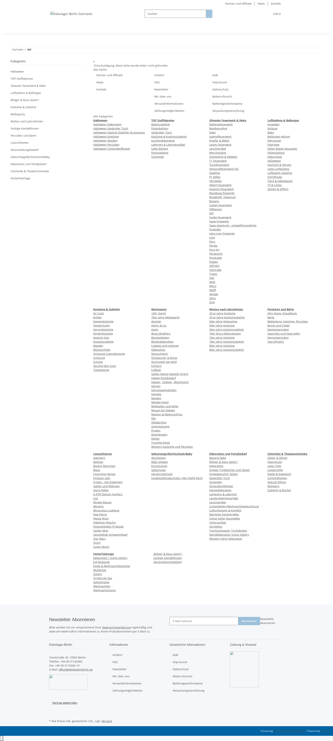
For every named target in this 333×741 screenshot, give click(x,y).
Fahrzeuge (274, 140)
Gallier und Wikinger (106, 486)
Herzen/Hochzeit (162, 474)
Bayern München (104, 466)
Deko (212, 132)
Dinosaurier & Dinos (164, 358)
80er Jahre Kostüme (222, 346)
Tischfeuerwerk (219, 165)
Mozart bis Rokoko (163, 410)
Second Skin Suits (104, 366)
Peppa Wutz (101, 518)
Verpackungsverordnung (228, 111)
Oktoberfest (158, 422)
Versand (106, 721)
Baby (270, 132)
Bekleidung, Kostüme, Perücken (287, 321)
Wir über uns (162, 96)
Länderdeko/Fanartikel (223, 498)
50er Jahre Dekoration (223, 321)
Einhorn (156, 366)
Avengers (99, 458)
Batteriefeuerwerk (221, 124)
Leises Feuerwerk (220, 144)
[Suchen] (209, 14)
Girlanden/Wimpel (221, 486)
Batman (98, 462)
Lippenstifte (275, 470)
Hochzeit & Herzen (279, 165)
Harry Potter (101, 490)
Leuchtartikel (217, 148)
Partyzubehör (160, 153)
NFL (153, 418)
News (261, 3)
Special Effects (276, 482)
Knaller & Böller (219, 140)
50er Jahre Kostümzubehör (226, 329)
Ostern (97, 574)
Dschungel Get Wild (164, 362)
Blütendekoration (162, 341)
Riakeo (213, 262)
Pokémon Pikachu (104, 522)
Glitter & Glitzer (277, 458)
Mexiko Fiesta (160, 402)
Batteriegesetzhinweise (227, 103)
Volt (211, 278)
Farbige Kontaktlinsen (167, 558)
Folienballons (159, 128)
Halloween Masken (105, 140)
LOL (95, 498)
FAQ (157, 82)
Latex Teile (274, 466)
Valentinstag (101, 582)
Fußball (156, 370)
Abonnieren (249, 621)
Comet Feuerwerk (220, 205)
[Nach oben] (1, 738)
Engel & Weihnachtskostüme (111, 566)
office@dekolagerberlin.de (76, 669)
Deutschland (159, 354)
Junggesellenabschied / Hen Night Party (177, 478)
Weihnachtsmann (104, 590)
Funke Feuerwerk (220, 217)
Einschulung (159, 466)
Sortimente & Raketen (223, 157)
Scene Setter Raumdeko (224, 518)
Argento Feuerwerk (221, 189)
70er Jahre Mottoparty (165, 317)
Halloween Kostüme (106, 136)
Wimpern (273, 486)
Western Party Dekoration (225, 539)
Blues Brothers (160, 333)
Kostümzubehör (103, 341)
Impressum (219, 82)
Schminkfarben (277, 478)
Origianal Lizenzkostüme (109, 354)
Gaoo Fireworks (219, 221)
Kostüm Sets (101, 337)
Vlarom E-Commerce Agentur (289, 731)
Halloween (274, 161)
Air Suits (98, 313)
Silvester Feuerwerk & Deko (28, 86)
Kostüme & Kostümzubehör (169, 136)
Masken (98, 346)
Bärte (270, 317)
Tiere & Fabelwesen (280, 181)
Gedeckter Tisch (161, 132)
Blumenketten (160, 337)
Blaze (96, 470)
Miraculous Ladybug (106, 510)
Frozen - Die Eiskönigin (108, 482)
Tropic (213, 274)
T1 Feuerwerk (218, 161)
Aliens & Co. (159, 325)
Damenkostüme (103, 321)
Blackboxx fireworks (222, 193)
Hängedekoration (220, 490)
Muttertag (99, 570)
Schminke (157, 157)
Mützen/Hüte (101, 350)
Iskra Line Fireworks (222, 233)
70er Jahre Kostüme (222, 337)
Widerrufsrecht (222, 96)
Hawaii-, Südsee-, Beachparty (170, 382)
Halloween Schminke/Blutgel (111, 148)
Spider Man (100, 530)
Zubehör (214, 173)
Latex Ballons (159, 148)
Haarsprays (274, 462)
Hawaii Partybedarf (163, 378)
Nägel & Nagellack (279, 474)
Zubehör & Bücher (279, 490)
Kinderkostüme (103, 333)
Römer (155, 438)
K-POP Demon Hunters (107, 494)
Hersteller (215, 181)
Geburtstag (274, 157)
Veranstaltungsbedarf (167, 562)
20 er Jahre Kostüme (222, 313)
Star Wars (99, 539)
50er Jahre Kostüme (222, 325)
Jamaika (156, 394)
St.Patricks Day (102, 578)
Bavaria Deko (217, 458)
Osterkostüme (160, 426)
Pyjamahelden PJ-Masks (108, 526)
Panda (213, 245)
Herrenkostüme (103, 329)
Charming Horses (104, 474)
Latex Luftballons (278, 169)
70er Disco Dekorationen (225, 333)
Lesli (212, 237)
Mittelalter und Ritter (165, 406)
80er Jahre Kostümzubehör (226, 350)
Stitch (97, 543)
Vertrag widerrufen (64, 703)
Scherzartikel (217, 522)
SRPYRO (214, 266)
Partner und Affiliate (238, 3)
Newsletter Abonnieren (267, 621)
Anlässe (272, 128)
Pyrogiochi (216, 254)
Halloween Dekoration (107, 124)
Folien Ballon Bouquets (282, 148)
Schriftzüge (274, 177)
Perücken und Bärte (23, 135)
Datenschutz (220, 89)
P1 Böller (215, 177)
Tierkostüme (101, 370)
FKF (211, 213)
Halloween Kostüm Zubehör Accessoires (119, 132)
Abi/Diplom (158, 458)
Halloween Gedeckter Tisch (110, 128)
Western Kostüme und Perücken (172, 447)
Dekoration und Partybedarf (29, 164)
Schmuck (99, 358)
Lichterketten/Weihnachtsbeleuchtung (234, 506)
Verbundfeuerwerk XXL (224, 169)
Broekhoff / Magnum (222, 197)
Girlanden (215, 482)
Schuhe (98, 362)
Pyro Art (214, 249)
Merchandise (217, 153)
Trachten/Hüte (160, 442)
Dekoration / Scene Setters (110, 558)
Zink (212, 302)
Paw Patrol (100, 514)
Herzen (156, 386)
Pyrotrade (215, 258)
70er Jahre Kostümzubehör (226, 341)
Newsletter (161, 89)
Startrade (215, 270)
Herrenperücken (278, 337)
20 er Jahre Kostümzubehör (227, 317)
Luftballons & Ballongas (26, 93)
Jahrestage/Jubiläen (164, 390)
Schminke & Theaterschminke (30, 171)
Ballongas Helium (278, 136)
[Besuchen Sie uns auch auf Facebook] (52, 709)
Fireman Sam (101, 478)
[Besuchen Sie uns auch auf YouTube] (52, 714)
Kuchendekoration (163, 140)
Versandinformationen (168, 103)
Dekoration (158, 350)
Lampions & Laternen (223, 494)
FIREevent (215, 209)
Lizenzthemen (20, 143)
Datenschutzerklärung (116, 627)
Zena (212, 298)
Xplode (213, 294)
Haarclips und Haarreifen (283, 333)
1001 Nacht (158, 313)
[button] (260, 13)
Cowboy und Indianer (165, 346)
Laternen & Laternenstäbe (168, 144)
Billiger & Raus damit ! (223, 462)
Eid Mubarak (101, 562)
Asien (154, 329)
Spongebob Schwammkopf (110, 534)
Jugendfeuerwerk (220, 136)
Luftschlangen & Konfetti (225, 510)
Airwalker (273, 124)
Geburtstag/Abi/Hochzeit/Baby (30, 157)
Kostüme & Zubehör (23, 107)
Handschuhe (101, 325)
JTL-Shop (325, 731)
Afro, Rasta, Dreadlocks (282, 313)
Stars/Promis (275, 341)
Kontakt (276, 3)
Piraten (156, 430)
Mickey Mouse (102, 502)
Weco (212, 286)
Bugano (214, 201)
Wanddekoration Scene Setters (229, 534)
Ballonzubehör (160, 124)
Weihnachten (101, 586)
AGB (215, 75)
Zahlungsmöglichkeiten (169, 111)
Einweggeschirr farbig (223, 474)
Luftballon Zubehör (279, 173)
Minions (98, 506)
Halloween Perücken (106, 144)
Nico (212, 241)
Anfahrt (159, 75)
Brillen (97, 317)
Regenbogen (159, 434)
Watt (212, 282)
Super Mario (101, 547)
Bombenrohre (218, 128)
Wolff (212, 290)
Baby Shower (159, 462)
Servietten (215, 526)
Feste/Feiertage (20, 178)
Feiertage (273, 144)
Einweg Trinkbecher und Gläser (229, 470)
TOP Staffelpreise (22, 78)
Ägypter (156, 321)
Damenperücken (278, 329)
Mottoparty (18, 114)
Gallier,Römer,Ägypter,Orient (169, 374)
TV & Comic (274, 185)
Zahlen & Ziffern (277, 189)
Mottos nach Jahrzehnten (27, 121)
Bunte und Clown (278, 325)
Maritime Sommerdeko (224, 514)
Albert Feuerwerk (220, 185)
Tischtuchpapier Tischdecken (228, 530)
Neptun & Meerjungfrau (166, 414)
